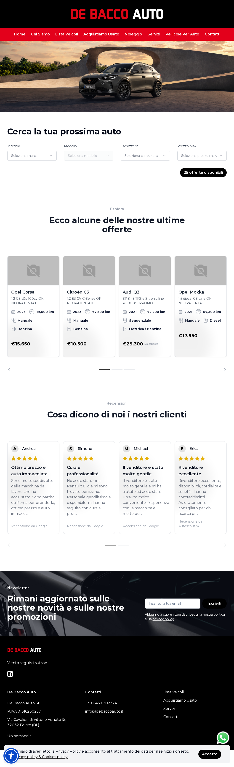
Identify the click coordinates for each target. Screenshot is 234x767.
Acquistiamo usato (180, 700)
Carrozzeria (129, 146)
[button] (11, 755)
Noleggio (133, 34)
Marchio (13, 146)
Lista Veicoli (66, 34)
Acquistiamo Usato (101, 34)
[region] (117, 313)
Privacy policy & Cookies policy (40, 757)
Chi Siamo (40, 34)
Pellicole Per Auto (182, 34)
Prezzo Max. (187, 146)
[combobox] (32, 156)
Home (20, 34)
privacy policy (163, 619)
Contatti (212, 34)
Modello (70, 146)
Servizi (154, 34)
